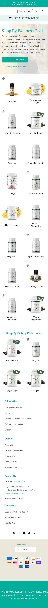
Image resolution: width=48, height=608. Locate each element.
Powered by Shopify (27, 571)
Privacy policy (12, 575)
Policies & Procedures (14, 451)
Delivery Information (13, 408)
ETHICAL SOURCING (26, 595)
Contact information (25, 579)
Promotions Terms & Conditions (18, 419)
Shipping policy (38, 575)
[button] (5, 11)
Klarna (7, 413)
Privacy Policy (10, 456)
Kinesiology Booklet (13, 517)
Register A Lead (11, 523)
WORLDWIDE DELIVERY (12, 592)
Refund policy (41, 571)
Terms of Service (12, 467)
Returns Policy (11, 462)
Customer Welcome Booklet (16, 512)
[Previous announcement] (4, 3)
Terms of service (24, 575)
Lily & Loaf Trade (14, 571)
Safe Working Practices (14, 424)
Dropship (9, 430)
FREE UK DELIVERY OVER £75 (26, 18)
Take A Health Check (15, 59)
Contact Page (19, 481)
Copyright (9, 445)
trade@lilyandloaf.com (14, 493)
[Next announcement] (43, 3)
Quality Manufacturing (16, 66)
